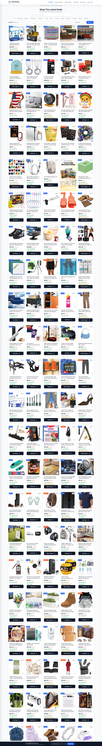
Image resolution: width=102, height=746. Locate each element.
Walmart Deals (68, 2)
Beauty (69, 18)
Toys (63, 18)
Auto (81, 18)
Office (87, 18)
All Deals (51, 2)
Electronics (34, 18)
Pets (47, 18)
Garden (41, 18)
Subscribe (70, 743)
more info (60, 5)
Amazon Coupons (59, 2)
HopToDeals (15, 2)
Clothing (20, 18)
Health (75, 18)
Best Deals (82, 2)
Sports (57, 18)
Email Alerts (90, 2)
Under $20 (76, 2)
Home (27, 18)
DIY (52, 18)
